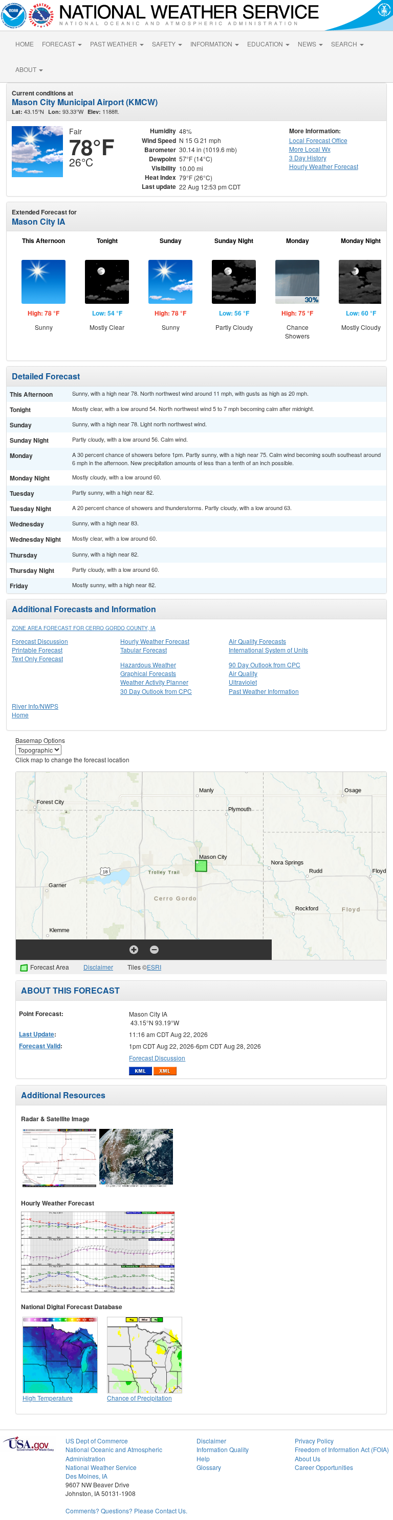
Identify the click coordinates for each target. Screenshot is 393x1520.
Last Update (36, 1034)
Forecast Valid (39, 1045)
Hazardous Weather (148, 664)
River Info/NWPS (35, 706)
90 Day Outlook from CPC (264, 664)
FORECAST (59, 43)
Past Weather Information (264, 691)
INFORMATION (212, 43)
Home (20, 714)
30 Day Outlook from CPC (156, 691)
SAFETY (164, 43)
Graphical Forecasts (148, 673)
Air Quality (243, 673)
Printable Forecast (37, 649)
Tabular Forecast (143, 649)
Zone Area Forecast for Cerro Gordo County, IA (84, 628)
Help (203, 1458)
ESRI (154, 966)
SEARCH (345, 43)
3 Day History (307, 157)
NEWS (308, 43)
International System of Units (268, 649)
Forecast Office (318, 140)
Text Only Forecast (37, 658)
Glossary (208, 1467)
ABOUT (26, 69)
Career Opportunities (324, 1467)
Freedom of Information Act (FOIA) (342, 1449)
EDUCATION (266, 43)
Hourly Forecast (323, 166)
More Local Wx (310, 148)
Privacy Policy (314, 1440)
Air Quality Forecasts (257, 641)
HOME (24, 43)
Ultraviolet (243, 682)
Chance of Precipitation (139, 1397)
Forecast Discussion (40, 641)
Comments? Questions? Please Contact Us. (126, 1510)
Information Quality (222, 1449)
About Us (307, 1458)
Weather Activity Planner (154, 682)
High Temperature (48, 1397)
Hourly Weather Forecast (154, 641)
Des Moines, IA (86, 1475)
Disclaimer (98, 966)
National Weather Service (101, 1467)
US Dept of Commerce (97, 1440)
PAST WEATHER (114, 43)
